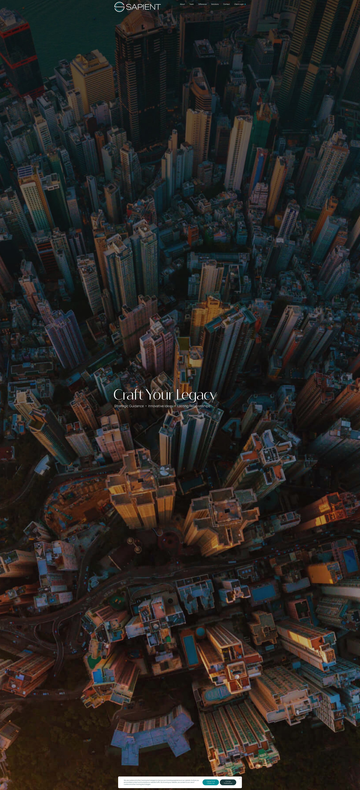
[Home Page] (137, 7)
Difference (202, 4)
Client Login (239, 4)
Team (191, 4)
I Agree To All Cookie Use (211, 782)
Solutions (215, 4)
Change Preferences (228, 782)
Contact (226, 4)
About (182, 4)
